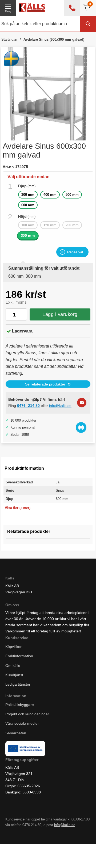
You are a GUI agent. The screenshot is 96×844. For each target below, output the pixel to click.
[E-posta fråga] (81, 402)
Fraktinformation (19, 656)
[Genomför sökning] (88, 24)
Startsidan (9, 39)
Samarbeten (16, 733)
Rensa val (75, 252)
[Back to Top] (52, 833)
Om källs (12, 665)
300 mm (27, 195)
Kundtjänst (14, 675)
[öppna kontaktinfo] (72, 8)
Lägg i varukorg (60, 314)
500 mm (72, 195)
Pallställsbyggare (19, 705)
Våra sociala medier (22, 723)
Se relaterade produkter (45, 384)
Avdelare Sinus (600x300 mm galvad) (53, 39)
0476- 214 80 (28, 405)
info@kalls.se (60, 405)
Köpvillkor (13, 647)
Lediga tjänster (17, 684)
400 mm (50, 195)
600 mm (27, 205)
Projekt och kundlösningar (27, 714)
